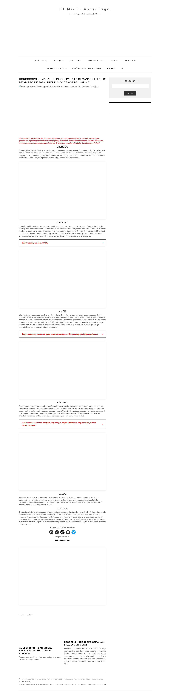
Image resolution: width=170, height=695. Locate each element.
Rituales (111, 68)
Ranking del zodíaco (56, 68)
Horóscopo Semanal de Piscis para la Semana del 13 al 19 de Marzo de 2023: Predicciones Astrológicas (60, 684)
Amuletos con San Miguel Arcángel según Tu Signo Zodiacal (35, 651)
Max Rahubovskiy (62, 540)
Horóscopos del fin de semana (86, 68)
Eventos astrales (96, 60)
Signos (114, 60)
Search (130, 93)
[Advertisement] (85, 36)
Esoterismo (75, 60)
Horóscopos (40, 60)
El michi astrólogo (85, 9)
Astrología (130, 60)
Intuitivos (58, 60)
